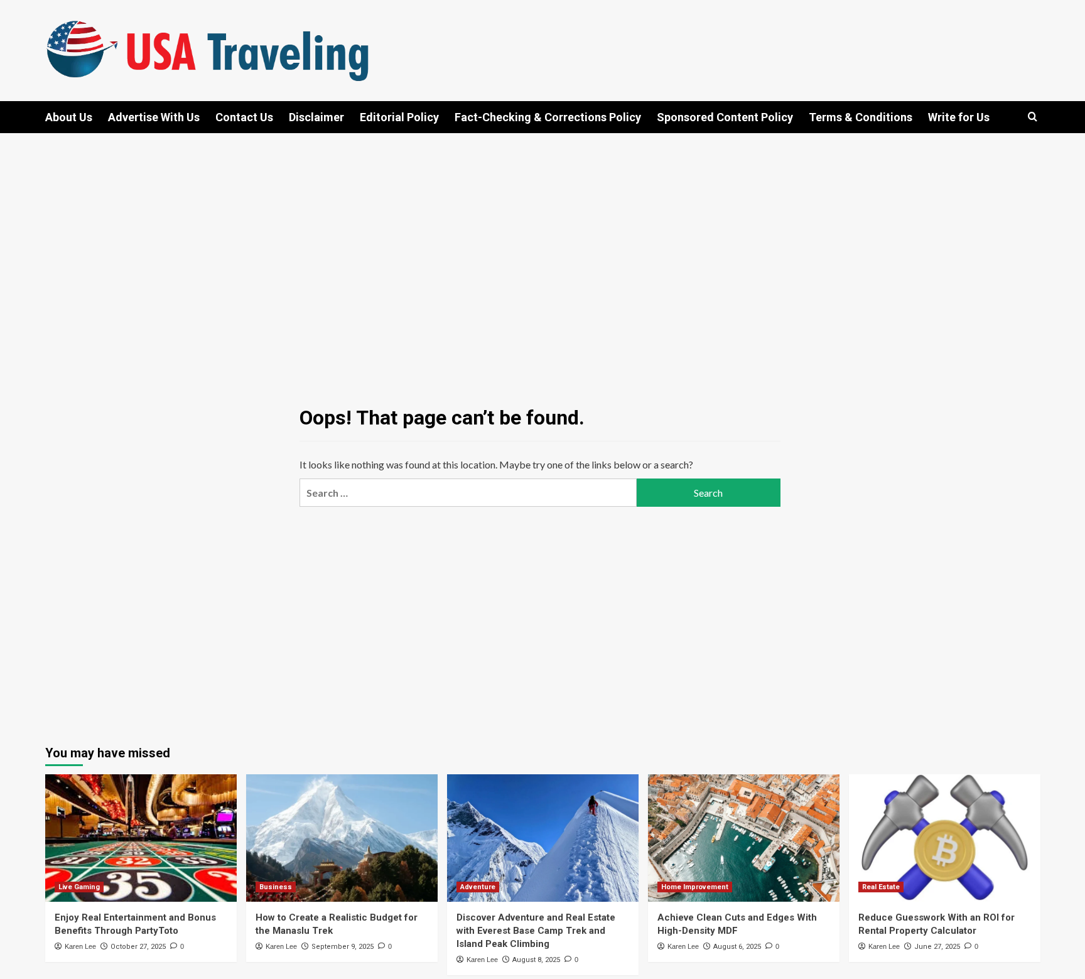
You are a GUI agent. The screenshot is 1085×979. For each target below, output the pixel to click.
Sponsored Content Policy (725, 117)
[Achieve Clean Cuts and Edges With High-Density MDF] (743, 838)
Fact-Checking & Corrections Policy (548, 117)
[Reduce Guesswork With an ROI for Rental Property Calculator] (944, 838)
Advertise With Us (154, 117)
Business (275, 887)
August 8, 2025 (536, 960)
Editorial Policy (399, 117)
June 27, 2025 (937, 947)
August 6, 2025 (737, 947)
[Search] (1032, 117)
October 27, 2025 (138, 947)
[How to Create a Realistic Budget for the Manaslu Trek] (342, 838)
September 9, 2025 (342, 947)
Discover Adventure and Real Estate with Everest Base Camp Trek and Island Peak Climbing (535, 930)
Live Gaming (79, 887)
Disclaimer (316, 117)
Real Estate (881, 887)
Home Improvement (694, 887)
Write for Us (959, 117)
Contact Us (244, 117)
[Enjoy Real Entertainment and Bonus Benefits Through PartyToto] (141, 838)
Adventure (477, 887)
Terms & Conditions (860, 117)
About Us (68, 117)
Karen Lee (80, 946)
